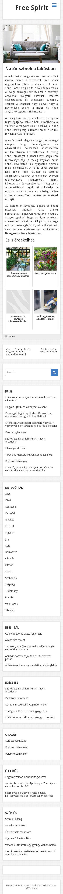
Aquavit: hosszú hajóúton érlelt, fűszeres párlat (28, 657)
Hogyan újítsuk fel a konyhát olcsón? (26, 407)
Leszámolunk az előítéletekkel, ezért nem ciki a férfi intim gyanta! (30, 853)
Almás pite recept (15, 640)
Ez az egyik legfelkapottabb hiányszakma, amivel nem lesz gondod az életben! (28, 415)
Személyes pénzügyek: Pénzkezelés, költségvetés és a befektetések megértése (29, 794)
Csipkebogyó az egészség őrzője (48, 350)
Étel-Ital (9, 526)
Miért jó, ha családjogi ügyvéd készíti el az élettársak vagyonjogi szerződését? (29, 469)
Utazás (9, 597)
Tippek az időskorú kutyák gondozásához (28, 454)
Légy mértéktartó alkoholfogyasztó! (25, 777)
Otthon (11, 336)
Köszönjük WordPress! (18, 885)
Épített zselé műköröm (18, 832)
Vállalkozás (11, 604)
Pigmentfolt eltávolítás (18, 838)
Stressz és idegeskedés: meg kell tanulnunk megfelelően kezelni (18, 352)
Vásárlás (10, 610)
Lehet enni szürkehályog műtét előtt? (26, 704)
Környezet (11, 552)
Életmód (10, 513)
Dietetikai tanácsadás (17, 698)
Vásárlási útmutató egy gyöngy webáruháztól (30, 844)
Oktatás (9, 558)
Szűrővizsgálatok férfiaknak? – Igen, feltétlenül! (25, 440)
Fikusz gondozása (15, 448)
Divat (8, 500)
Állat (7, 493)
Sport (8, 571)
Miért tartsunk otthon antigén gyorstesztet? (30, 717)
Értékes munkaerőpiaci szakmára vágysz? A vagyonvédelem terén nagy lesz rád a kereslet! (31, 424)
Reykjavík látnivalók (16, 461)
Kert (7, 545)
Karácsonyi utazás (15, 432)
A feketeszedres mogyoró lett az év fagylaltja (31, 665)
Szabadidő (11, 578)
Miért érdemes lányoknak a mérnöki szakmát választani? (30, 399)
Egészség (10, 506)
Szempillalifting (13, 819)
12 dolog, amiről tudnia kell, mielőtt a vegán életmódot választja (30, 648)
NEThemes (31, 888)
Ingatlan (9, 532)
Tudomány (11, 590)
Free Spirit (31, 7)
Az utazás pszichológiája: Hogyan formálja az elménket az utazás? (31, 785)
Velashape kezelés (15, 825)
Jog (7, 539)
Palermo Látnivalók (16, 753)
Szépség (10, 584)
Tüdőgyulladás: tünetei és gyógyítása (26, 711)
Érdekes (9, 519)
